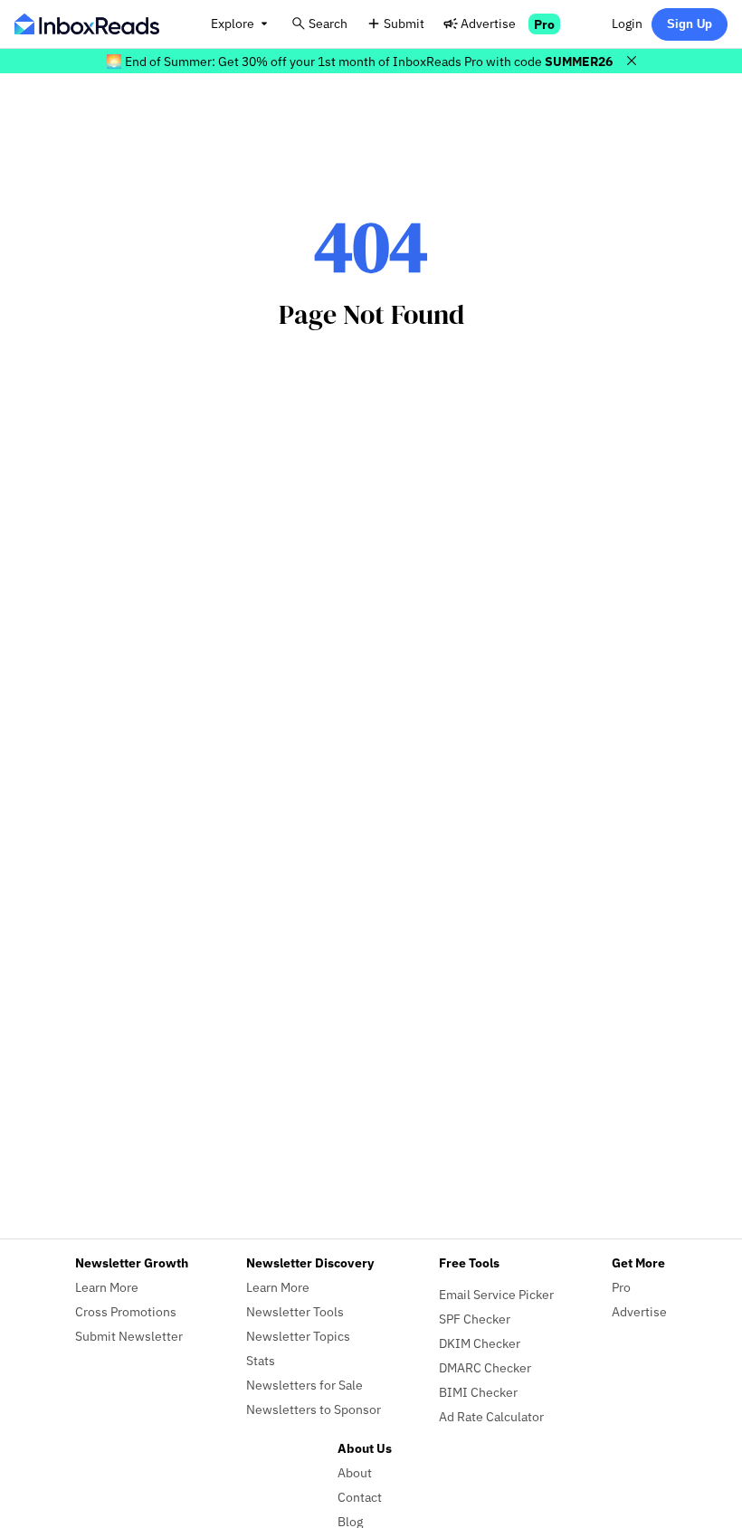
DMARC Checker (485, 1367)
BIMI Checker (478, 1391)
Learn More (106, 1286)
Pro (544, 24)
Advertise (488, 23)
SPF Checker (474, 1318)
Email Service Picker (496, 1294)
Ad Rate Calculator (491, 1416)
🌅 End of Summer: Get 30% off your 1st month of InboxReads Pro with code (359, 61)
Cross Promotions (125, 1311)
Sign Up (689, 24)
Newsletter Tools (295, 1311)
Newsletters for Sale (304, 1384)
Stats (260, 1360)
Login (627, 23)
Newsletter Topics (298, 1335)
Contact (360, 1496)
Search (328, 23)
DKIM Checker (479, 1343)
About (355, 1472)
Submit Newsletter (129, 1335)
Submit (404, 23)
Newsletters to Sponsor (313, 1409)
